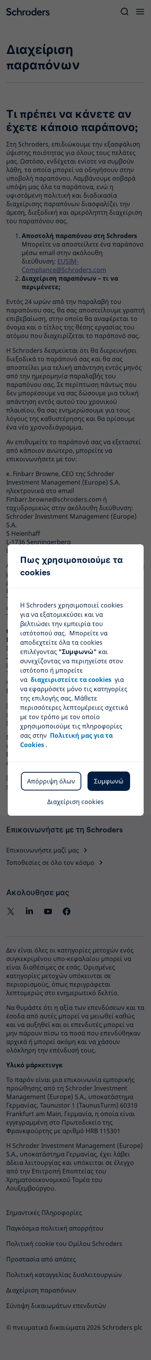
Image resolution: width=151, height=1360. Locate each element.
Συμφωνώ (109, 781)
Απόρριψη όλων (51, 781)
